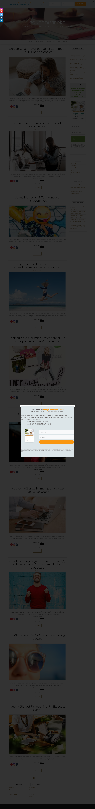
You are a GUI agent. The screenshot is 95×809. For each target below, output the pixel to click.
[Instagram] (1, 9)
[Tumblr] (1, 17)
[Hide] (0, 22)
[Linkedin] (1, 20)
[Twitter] (1, 14)
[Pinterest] (1, 11)
